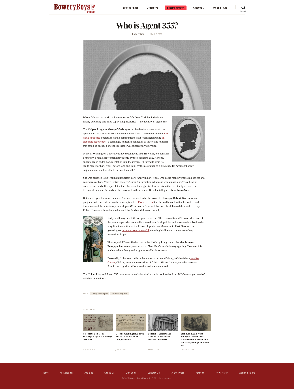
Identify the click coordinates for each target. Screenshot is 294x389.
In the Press (178, 372)
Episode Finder (130, 7)
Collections (152, 7)
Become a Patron (175, 7)
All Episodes (67, 372)
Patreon (200, 372)
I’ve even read (146, 202)
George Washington (100, 293)
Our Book (131, 372)
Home (45, 372)
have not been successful (135, 230)
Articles (89, 372)
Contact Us (153, 372)
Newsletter (222, 372)
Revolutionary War (119, 293)
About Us (198, 7)
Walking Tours (220, 7)
